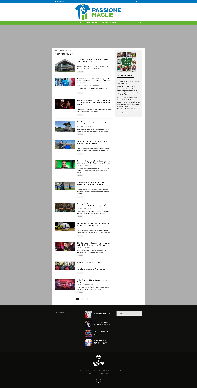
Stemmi (105, 23)
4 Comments (80, 114)
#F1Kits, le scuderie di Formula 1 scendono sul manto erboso (127, 111)
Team (56, 1)
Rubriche (113, 23)
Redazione (79, 146)
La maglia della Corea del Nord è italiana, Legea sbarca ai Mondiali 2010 (128, 104)
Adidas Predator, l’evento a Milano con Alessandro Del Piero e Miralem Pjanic (93, 102)
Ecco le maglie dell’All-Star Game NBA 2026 (102, 314)
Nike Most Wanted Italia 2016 (91, 262)
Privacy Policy (119, 370)
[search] (140, 313)
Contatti (62, 1)
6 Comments (80, 93)
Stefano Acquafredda (83, 85)
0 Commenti (80, 153)
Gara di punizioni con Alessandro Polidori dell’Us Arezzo (92, 142)
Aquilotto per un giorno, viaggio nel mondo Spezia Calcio (94, 123)
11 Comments (80, 71)
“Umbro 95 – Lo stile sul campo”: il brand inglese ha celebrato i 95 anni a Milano (94, 81)
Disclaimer (94, 370)
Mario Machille (81, 63)
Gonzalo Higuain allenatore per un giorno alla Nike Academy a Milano (93, 162)
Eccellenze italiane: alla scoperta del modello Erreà (92, 60)
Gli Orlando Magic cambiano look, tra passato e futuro (101, 342)
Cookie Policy (106, 370)
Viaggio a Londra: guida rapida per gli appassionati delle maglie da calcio (128, 93)
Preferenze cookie (61, 312)
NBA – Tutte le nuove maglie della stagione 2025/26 (101, 333)
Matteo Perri (80, 126)
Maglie (83, 23)
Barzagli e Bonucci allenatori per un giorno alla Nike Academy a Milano (94, 205)
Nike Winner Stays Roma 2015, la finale (92, 281)
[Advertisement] (98, 36)
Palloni (90, 23)
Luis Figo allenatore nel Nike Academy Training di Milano (90, 183)
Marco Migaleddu (81, 187)
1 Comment (80, 175)
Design (98, 23)
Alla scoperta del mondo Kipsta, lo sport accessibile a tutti (93, 224)
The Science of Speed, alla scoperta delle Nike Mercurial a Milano (93, 244)
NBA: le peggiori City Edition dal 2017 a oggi (102, 323)
